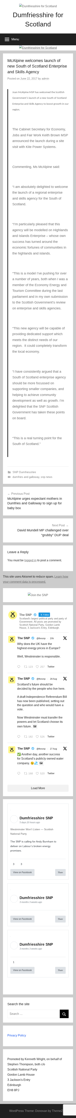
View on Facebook (22, 872)
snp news (46, 476)
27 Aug (53, 749)
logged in (30, 560)
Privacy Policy (16, 1035)
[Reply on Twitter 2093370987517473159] (19, 667)
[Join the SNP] (38, 595)
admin (45, 78)
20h (52, 638)
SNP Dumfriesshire (24, 472)
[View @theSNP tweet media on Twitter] (34, 726)
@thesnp (41, 638)
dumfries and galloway (26, 476)
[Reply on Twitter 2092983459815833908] (19, 774)
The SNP (24, 638)
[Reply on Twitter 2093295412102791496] (19, 737)
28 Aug (53, 679)
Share (60, 872)
